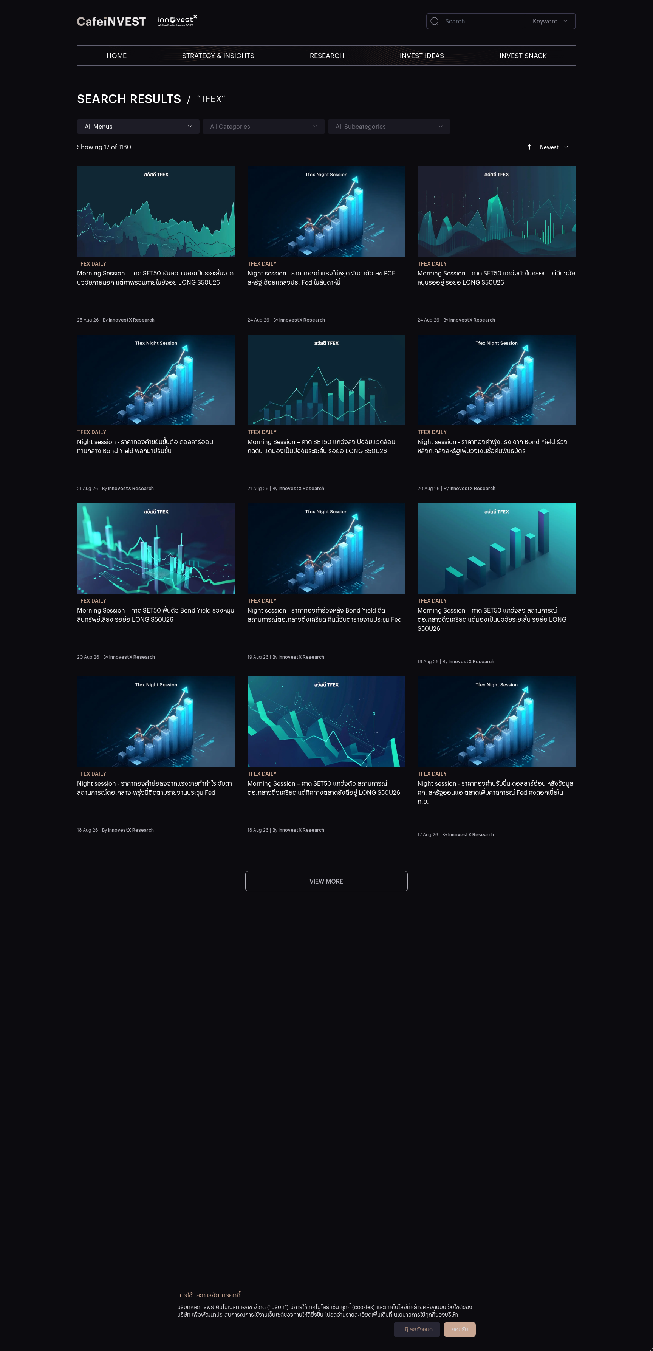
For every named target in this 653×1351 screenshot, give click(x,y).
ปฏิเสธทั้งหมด (417, 1329)
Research (327, 55)
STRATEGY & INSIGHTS (218, 55)
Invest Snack (523, 55)
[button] (156, 291)
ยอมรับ (460, 1329)
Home (117, 55)
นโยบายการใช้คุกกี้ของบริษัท (426, 1314)
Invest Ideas (422, 55)
